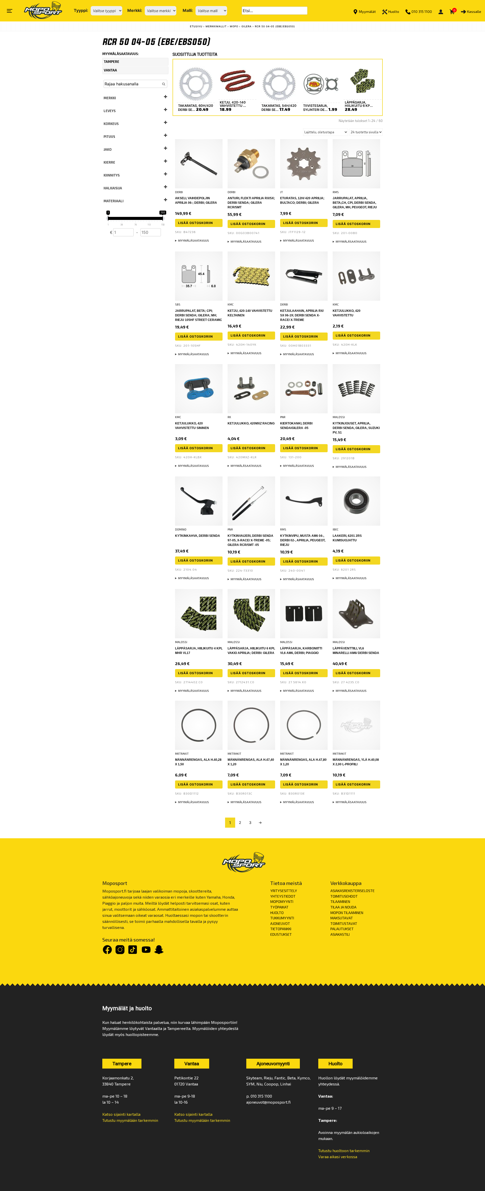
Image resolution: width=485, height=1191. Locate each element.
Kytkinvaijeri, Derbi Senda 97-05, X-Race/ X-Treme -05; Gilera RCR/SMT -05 (250, 540)
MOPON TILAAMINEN (346, 912)
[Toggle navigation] (9, 11)
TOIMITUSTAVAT (343, 923)
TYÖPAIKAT (279, 907)
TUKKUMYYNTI (282, 918)
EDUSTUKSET (281, 934)
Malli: (188, 10)
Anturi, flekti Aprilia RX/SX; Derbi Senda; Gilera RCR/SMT (251, 202)
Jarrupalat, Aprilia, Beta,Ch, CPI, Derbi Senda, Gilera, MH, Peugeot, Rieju (355, 202)
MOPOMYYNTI (281, 901)
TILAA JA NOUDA (343, 907)
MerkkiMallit (216, 26)
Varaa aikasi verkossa (337, 1156)
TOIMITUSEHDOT (344, 896)
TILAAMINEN (340, 901)
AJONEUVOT (280, 923)
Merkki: (134, 10)
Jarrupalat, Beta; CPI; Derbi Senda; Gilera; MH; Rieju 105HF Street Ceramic (198, 315)
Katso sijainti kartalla (121, 1114)
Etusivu (196, 26)
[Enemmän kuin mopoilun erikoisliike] (38, 10)
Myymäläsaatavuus (193, 240)
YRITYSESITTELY (283, 891)
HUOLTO (277, 912)
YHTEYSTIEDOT (283, 896)
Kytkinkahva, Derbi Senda (197, 536)
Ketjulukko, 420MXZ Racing (251, 423)
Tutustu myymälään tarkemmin (130, 1120)
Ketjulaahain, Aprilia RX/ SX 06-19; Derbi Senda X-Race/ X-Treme (302, 315)
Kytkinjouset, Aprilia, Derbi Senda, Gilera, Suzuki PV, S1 (356, 428)
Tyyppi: (81, 10)
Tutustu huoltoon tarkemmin (344, 1150)
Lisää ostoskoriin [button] (195, 223)
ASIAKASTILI (340, 934)
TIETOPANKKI (280, 929)
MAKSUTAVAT (341, 918)
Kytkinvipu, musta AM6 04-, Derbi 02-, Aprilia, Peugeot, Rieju (302, 540)
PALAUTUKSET (342, 929)
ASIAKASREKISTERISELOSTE (352, 891)
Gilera (246, 26)
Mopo (234, 26)
